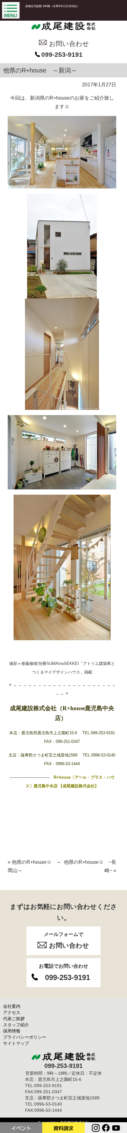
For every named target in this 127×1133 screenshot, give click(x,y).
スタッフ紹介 (16, 1024)
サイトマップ (16, 1043)
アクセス (11, 1012)
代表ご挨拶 (14, 1018)
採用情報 (11, 1030)
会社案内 (11, 1006)
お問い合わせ (69, 43)
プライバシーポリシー (24, 1037)
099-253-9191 (62, 54)
